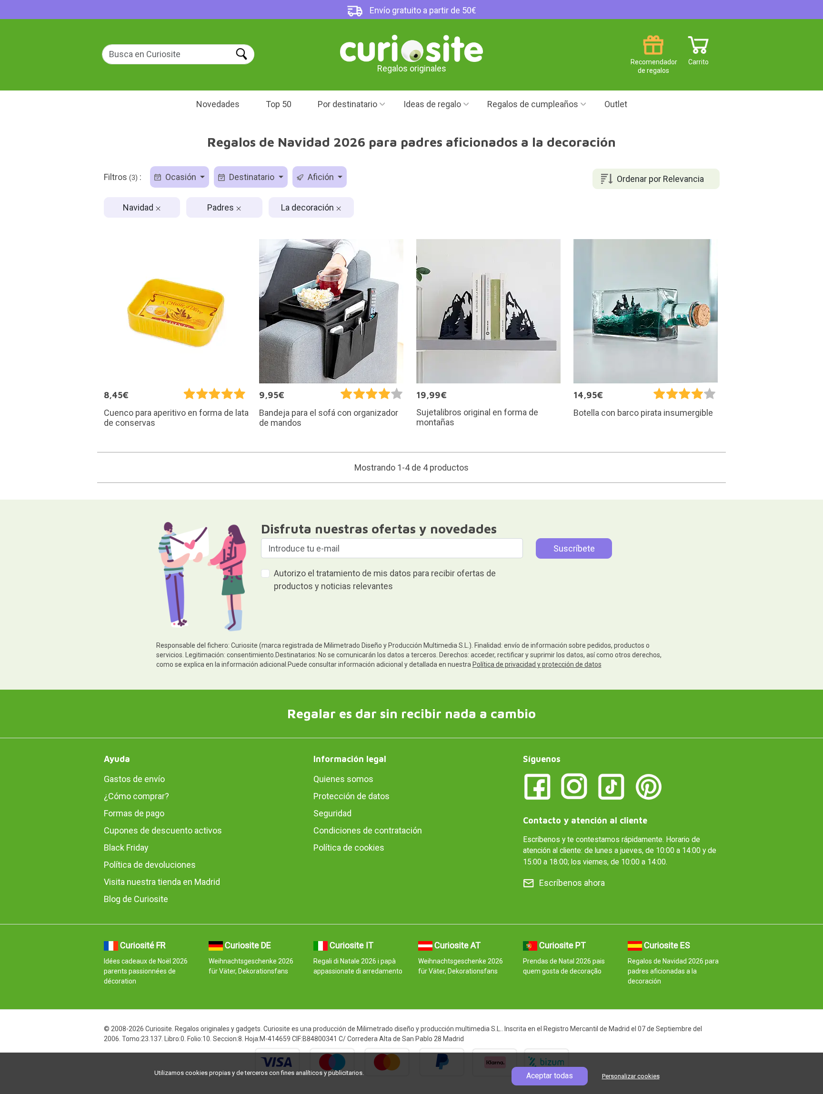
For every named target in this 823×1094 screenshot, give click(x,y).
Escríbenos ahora (572, 883)
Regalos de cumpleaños (532, 104)
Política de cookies (348, 848)
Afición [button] (321, 177)
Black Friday (126, 848)
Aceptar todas (549, 1075)
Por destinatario (347, 104)
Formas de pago (134, 813)
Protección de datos (351, 796)
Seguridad (332, 813)
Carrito (698, 58)
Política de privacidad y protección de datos (537, 664)
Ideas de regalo (432, 104)
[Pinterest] (648, 786)
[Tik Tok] (611, 786)
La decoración (308, 207)
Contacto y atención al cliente (585, 820)
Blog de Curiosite (136, 899)
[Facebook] (537, 786)
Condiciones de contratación (367, 830)
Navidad (139, 207)
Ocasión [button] (180, 177)
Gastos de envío (134, 779)
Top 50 (278, 104)
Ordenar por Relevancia (660, 179)
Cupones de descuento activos (163, 830)
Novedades (218, 104)
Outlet (615, 104)
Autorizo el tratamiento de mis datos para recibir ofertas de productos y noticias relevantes (385, 579)
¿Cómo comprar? (136, 796)
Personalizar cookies (631, 1076)
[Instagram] (574, 786)
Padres (221, 207)
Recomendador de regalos (653, 58)
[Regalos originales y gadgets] (411, 47)
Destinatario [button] (251, 177)
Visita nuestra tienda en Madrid (162, 882)
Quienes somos (343, 779)
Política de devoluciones (150, 865)
